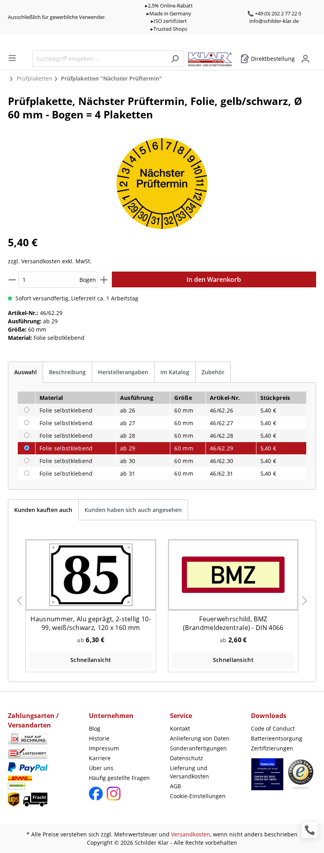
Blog (94, 728)
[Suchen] (175, 59)
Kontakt (180, 728)
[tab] (25, 372)
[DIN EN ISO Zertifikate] (267, 778)
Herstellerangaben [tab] (123, 372)
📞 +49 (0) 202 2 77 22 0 (274, 13)
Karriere (100, 758)
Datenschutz (186, 758)
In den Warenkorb (213, 279)
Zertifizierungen (272, 748)
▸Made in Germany (169, 13)
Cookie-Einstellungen (198, 796)
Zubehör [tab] (213, 372)
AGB (175, 786)
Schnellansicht (90, 660)
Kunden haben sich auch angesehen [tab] (133, 510)
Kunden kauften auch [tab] (43, 510)
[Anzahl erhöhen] (103, 280)
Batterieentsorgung (276, 738)
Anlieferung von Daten (200, 738)
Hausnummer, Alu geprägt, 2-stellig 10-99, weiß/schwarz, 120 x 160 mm (90, 623)
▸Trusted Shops (169, 28)
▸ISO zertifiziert (169, 20)
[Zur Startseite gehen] (214, 57)
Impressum (104, 748)
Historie (99, 738)
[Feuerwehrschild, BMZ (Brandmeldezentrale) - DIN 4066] (233, 574)
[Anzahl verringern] (12, 280)
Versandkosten (190, 834)
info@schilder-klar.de (274, 20)
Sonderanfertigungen (198, 748)
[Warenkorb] (313, 56)
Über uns (101, 768)
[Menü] (12, 58)
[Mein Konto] (305, 58)
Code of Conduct (273, 728)
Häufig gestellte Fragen (119, 778)
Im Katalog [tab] (174, 372)
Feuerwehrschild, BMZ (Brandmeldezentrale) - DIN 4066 (233, 623)
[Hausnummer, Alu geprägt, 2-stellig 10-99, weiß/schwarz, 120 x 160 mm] (91, 574)
